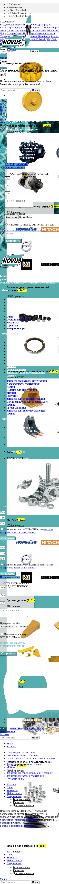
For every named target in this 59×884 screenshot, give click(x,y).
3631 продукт (14, 851)
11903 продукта (15, 296)
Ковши (11, 348)
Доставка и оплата (23, 873)
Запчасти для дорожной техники (26, 360)
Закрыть (4, 734)
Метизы (11, 354)
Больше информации (11, 825)
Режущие (12, 357)
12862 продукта (15, 770)
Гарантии (18, 870)
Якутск (55, 36)
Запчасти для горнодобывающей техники (26, 374)
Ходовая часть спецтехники (23, 345)
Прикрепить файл (15, 213)
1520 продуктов (15, 525)
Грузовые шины (16, 369)
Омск (3, 110)
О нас (10, 299)
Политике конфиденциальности (20, 819)
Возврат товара (21, 867)
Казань (4, 107)
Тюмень (4, 116)
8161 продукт (14, 606)
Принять (29, 825)
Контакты (13, 305)
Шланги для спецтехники (22, 351)
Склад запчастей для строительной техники (27, 365)
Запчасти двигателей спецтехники (27, 342)
